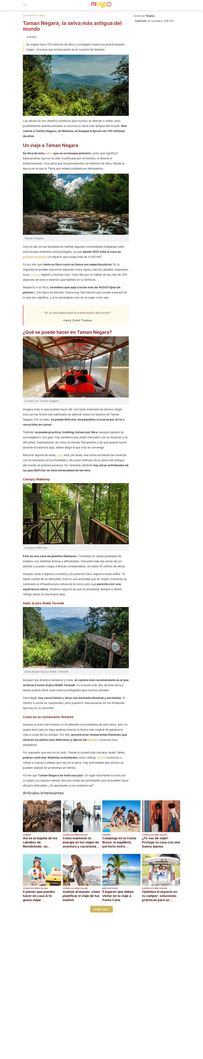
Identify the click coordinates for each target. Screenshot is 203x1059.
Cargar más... (101, 909)
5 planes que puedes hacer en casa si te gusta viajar (39, 896)
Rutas (42, 15)
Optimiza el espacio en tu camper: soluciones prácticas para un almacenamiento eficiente (159, 896)
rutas (59, 455)
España (27, 835)
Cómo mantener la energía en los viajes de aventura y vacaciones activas (81, 842)
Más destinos (110, 888)
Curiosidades (29, 15)
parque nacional (34, 256)
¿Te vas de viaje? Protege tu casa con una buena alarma (161, 842)
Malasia (92, 739)
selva (49, 153)
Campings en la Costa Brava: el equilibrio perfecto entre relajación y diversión (119, 842)
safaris (101, 757)
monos (35, 274)
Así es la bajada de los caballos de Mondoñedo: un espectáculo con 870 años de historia (40, 842)
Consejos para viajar (75, 835)
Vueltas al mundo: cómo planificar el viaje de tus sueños (81, 896)
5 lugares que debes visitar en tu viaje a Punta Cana (118, 896)
